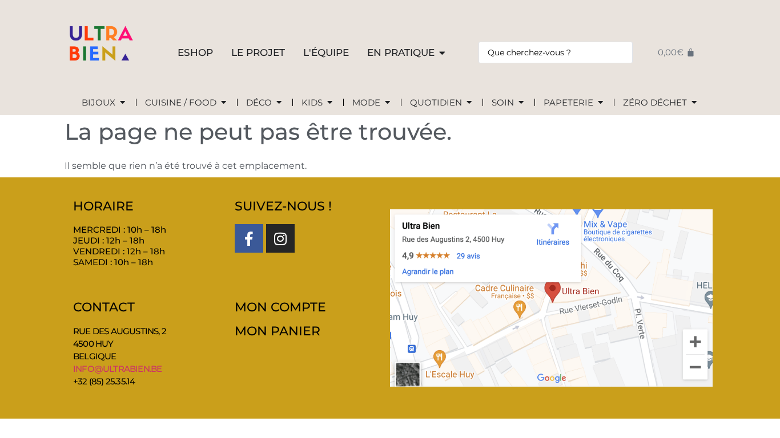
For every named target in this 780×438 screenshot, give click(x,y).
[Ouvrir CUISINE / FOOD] (223, 103)
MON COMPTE (280, 307)
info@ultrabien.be (117, 368)
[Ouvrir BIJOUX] (122, 103)
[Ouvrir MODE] (387, 103)
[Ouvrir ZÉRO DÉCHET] (694, 103)
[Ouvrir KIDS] (329, 103)
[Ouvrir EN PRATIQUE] (442, 53)
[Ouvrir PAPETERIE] (600, 103)
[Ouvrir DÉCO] (279, 103)
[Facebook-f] (249, 238)
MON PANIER (277, 331)
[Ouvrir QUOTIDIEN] (469, 103)
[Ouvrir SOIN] (521, 103)
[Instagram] (280, 238)
